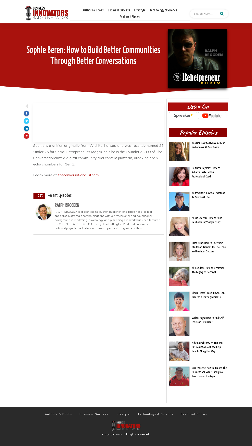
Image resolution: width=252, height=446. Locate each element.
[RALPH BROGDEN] (44, 211)
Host (39, 195)
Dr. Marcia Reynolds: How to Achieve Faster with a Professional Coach (206, 172)
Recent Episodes (59, 195)
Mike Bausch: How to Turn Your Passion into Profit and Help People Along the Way (207, 347)
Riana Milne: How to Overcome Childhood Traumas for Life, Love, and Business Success (209, 247)
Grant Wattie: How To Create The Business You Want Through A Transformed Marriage (209, 372)
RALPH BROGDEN (67, 205)
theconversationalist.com (78, 175)
